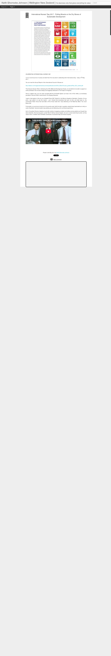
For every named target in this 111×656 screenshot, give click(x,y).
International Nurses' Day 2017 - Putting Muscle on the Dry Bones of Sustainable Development (56, 15)
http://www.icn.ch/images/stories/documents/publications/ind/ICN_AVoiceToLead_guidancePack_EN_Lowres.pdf (54, 85)
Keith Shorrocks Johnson (62, 152)
